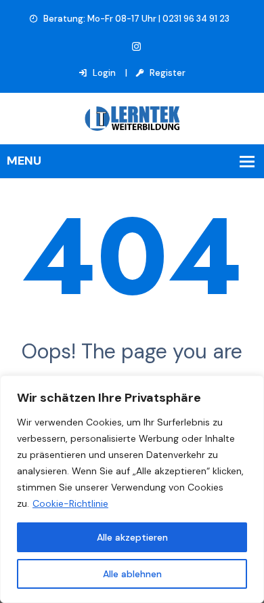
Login (103, 73)
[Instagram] (136, 47)
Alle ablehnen (132, 574)
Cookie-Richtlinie (70, 503)
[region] (132, 489)
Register (166, 73)
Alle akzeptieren (132, 537)
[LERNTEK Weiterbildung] (132, 117)
